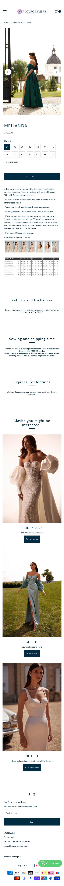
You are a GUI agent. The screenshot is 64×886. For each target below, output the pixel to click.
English (21, 865)
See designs (32, 539)
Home (5, 23)
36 (15, 147)
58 (45, 154)
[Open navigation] (5, 11)
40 (30, 147)
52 (22, 154)
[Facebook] (29, 794)
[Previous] (8, 72)
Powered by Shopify (12, 856)
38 (22, 147)
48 (7, 154)
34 (7, 147)
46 (52, 147)
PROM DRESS (15, 23)
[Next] (56, 72)
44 (45, 147)
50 (15, 154)
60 (52, 154)
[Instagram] (34, 794)
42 (37, 147)
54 (30, 154)
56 (37, 154)
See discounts (32, 767)
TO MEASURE (12, 162)
